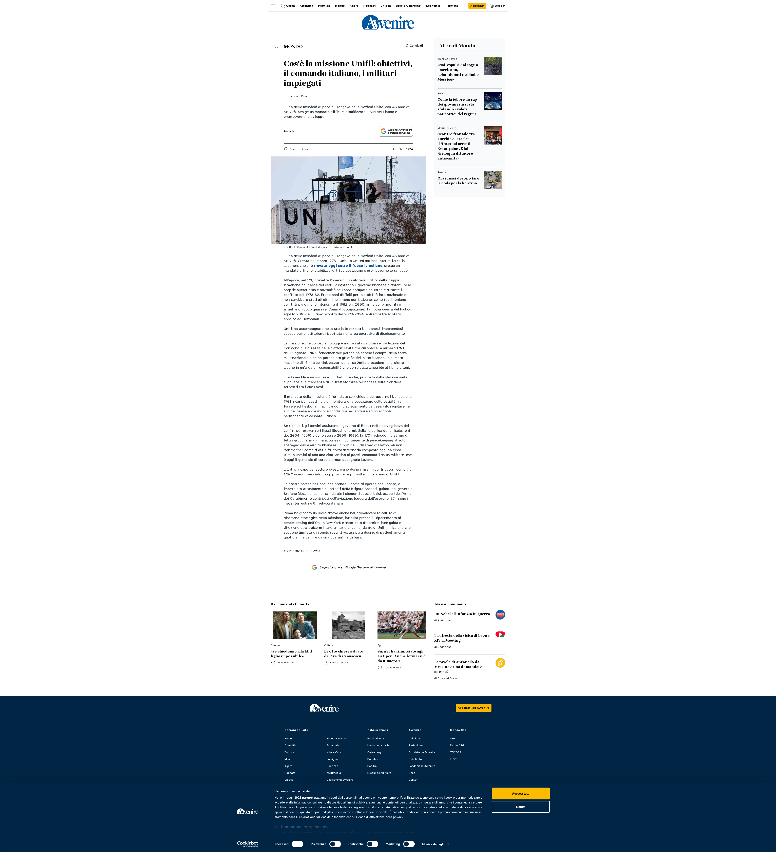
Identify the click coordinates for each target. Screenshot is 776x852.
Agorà (288, 766)
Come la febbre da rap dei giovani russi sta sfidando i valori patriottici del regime (457, 106)
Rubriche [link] (452, 5)
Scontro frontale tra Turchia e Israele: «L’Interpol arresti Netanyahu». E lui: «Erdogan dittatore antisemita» (456, 146)
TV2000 (455, 752)
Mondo (289, 759)
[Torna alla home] (276, 45)
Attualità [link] (306, 5)
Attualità (290, 745)
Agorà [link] (354, 5)
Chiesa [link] (386, 5)
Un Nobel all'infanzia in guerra (462, 614)
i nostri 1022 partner (298, 797)
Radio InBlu (457, 745)
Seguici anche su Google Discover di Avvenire (352, 567)
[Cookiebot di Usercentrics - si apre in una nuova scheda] (247, 844)
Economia (333, 745)
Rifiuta (521, 806)
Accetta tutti (520, 793)
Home (288, 738)
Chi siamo (415, 738)
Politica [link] (324, 5)
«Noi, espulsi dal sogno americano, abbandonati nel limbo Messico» (458, 72)
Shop (412, 773)
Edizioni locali (376, 738)
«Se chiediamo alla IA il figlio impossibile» (291, 653)
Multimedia (334, 773)
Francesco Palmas (299, 96)
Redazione (444, 620)
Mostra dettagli (433, 844)
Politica (289, 752)
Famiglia (332, 759)
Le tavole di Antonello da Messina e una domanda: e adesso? (458, 667)
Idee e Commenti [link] (408, 5)
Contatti (414, 779)
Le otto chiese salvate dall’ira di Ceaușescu (344, 653)
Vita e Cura (334, 752)
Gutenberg (374, 752)
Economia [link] (433, 5)
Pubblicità (415, 759)
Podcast (290, 773)
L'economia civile (378, 745)
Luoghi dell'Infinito (379, 773)
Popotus (372, 759)
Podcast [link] (369, 5)
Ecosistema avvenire (340, 779)
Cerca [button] (290, 5)
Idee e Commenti (338, 738)
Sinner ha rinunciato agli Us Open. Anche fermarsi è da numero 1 (401, 656)
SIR (452, 738)
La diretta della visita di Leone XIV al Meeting (461, 638)
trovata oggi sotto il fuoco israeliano (348, 265)
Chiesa (289, 779)
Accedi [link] (500, 5)
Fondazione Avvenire (422, 766)
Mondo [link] (340, 5)
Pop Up (372, 766)
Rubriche (332, 766)
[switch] (335, 844)
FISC (453, 759)
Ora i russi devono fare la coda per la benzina (458, 180)
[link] (477, 6)
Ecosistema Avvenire (422, 752)
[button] (273, 5)
